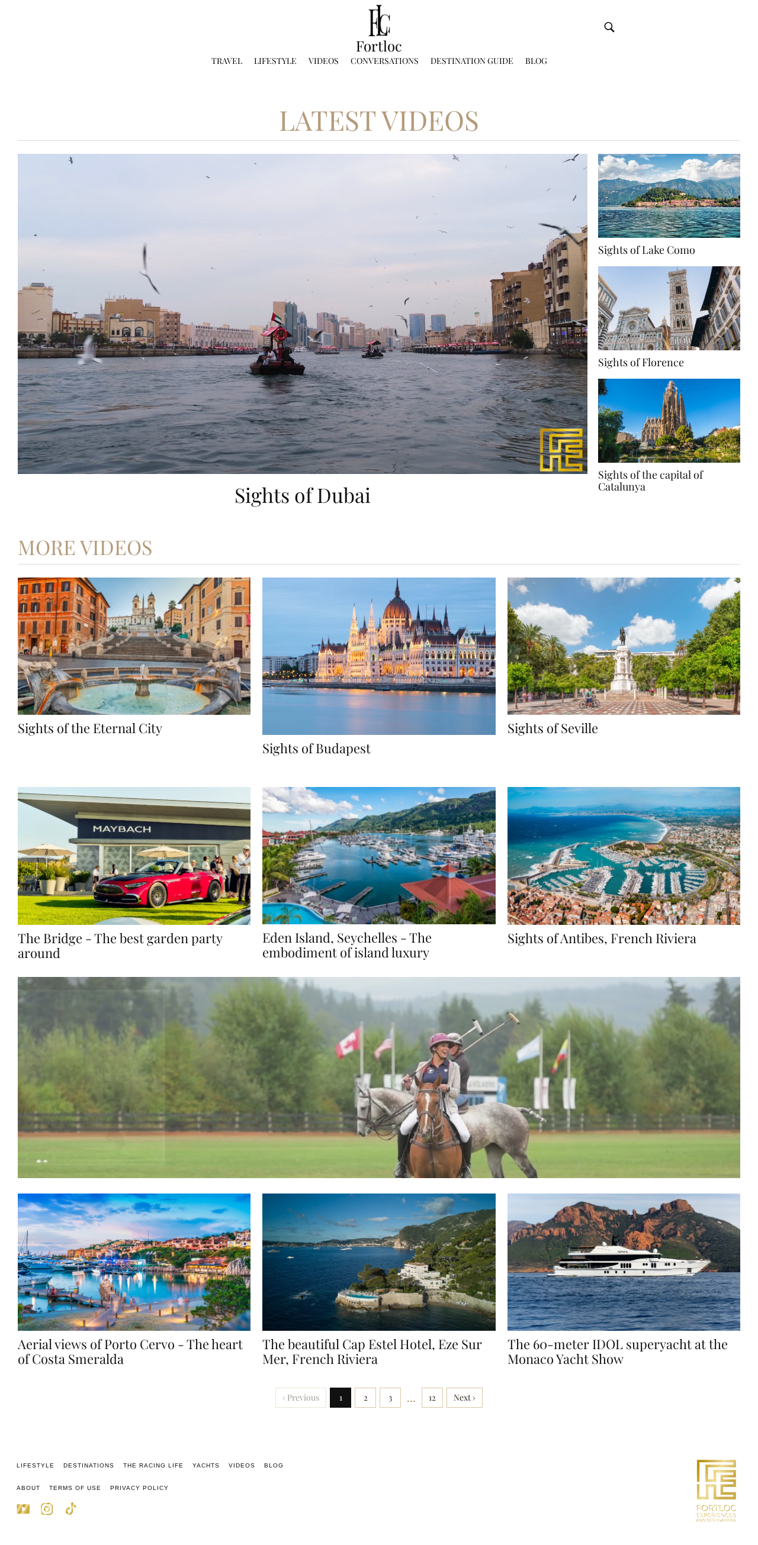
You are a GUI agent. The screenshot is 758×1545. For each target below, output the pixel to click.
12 (432, 1397)
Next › (465, 1397)
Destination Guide (472, 60)
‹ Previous (300, 1397)
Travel (226, 60)
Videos (324, 60)
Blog (536, 60)
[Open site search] (609, 27)
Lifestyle (275, 60)
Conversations (385, 60)
